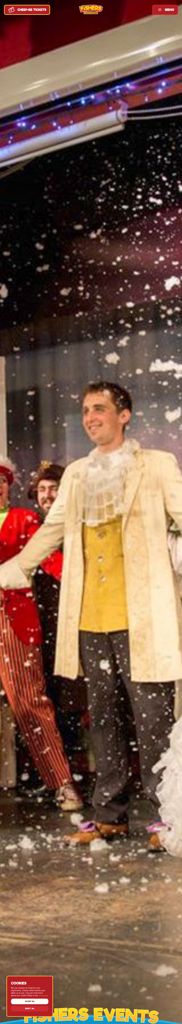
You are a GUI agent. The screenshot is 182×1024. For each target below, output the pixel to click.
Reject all (29, 1009)
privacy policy (43, 996)
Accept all (30, 1001)
